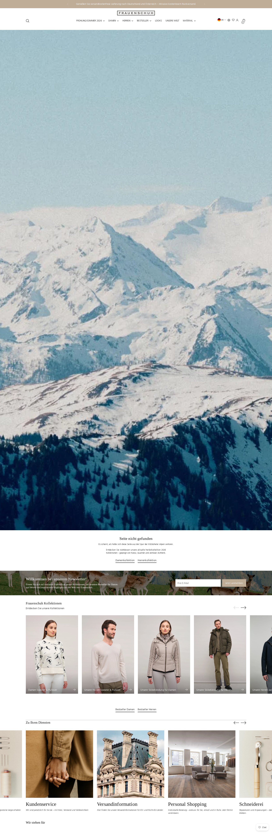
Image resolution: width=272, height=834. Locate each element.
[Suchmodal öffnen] (27, 21)
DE (222, 20)
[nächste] (204, 4)
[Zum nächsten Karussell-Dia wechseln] (243, 607)
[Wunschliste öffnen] (234, 21)
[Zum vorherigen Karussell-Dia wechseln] (236, 607)
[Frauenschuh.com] (136, 13)
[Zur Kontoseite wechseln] (238, 21)
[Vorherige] (67, 4)
